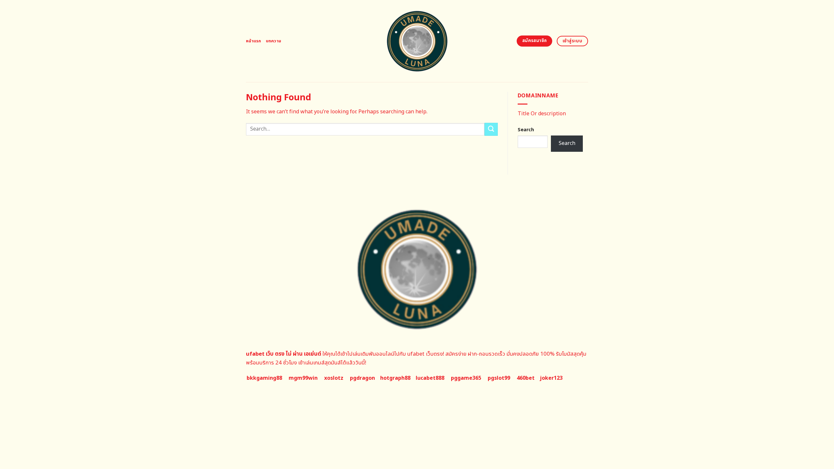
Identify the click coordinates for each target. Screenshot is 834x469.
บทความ (273, 41)
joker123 (551, 378)
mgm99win (303, 378)
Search (526, 129)
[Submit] (490, 129)
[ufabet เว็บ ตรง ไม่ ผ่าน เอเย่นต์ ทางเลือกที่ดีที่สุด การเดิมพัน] (417, 41)
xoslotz (333, 378)
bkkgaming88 (264, 378)
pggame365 (466, 378)
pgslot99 (499, 378)
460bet (526, 378)
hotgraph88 (395, 378)
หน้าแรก (253, 41)
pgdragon (362, 378)
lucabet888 (430, 378)
